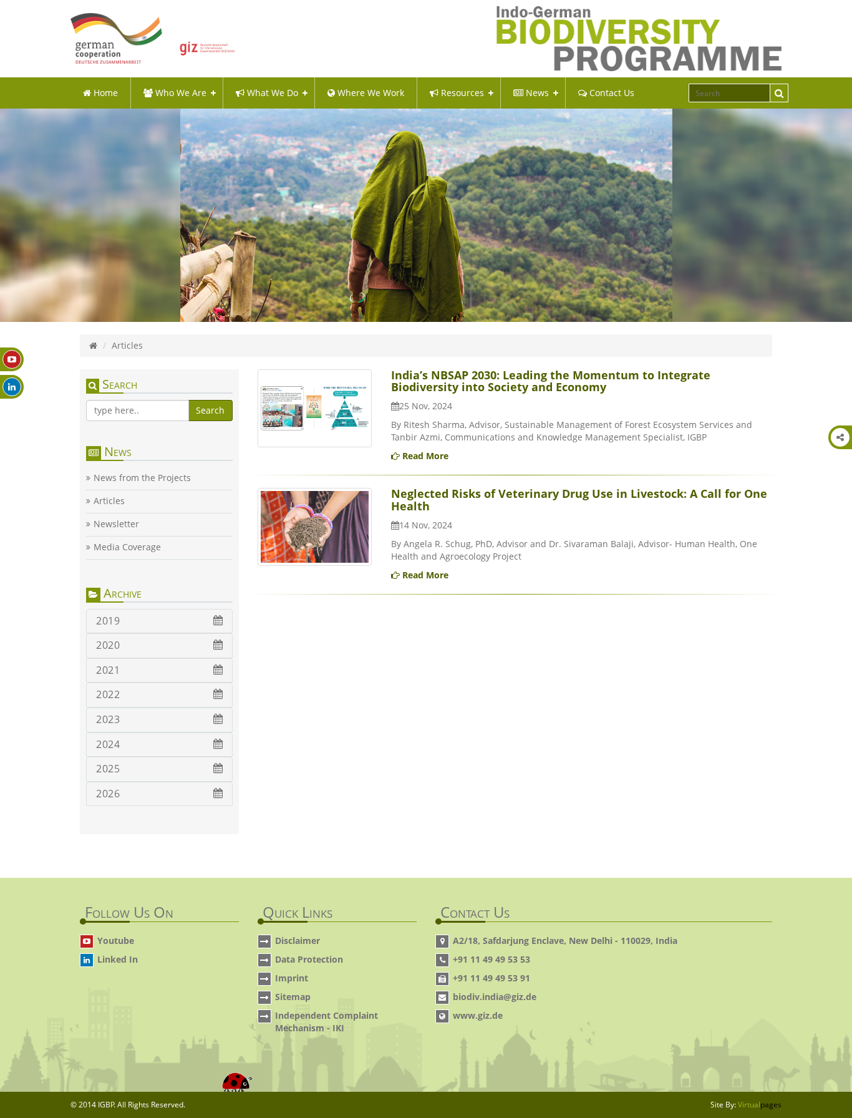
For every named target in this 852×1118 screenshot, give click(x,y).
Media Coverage (127, 547)
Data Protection (309, 959)
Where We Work (369, 93)
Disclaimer (297, 940)
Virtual (760, 1104)
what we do (271, 93)
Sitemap (293, 997)
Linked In (117, 959)
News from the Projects (142, 478)
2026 (108, 793)
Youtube (115, 940)
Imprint (291, 978)
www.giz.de (478, 1015)
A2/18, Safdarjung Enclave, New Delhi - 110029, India (565, 940)
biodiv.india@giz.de (494, 997)
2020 (108, 645)
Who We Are (179, 93)
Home (104, 93)
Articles (109, 501)
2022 (108, 694)
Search (210, 410)
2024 (108, 744)
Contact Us (610, 93)
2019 (108, 621)
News (536, 93)
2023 (108, 719)
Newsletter (116, 524)
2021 (108, 670)
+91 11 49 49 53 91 (491, 978)
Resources (461, 93)
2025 (108, 768)
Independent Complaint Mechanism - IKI (326, 1021)
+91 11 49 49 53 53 (491, 959)
